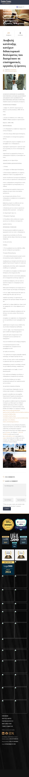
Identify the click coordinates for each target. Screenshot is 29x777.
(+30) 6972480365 (13, 739)
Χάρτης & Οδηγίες (6, 718)
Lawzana (8, 432)
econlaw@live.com (9, 436)
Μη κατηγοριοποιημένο (11, 71)
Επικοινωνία (5, 716)
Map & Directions (7, 723)
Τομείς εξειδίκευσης (7, 726)
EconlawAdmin (13, 69)
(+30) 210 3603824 (13, 741)
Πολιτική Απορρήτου (7, 721)
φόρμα (4, 438)
